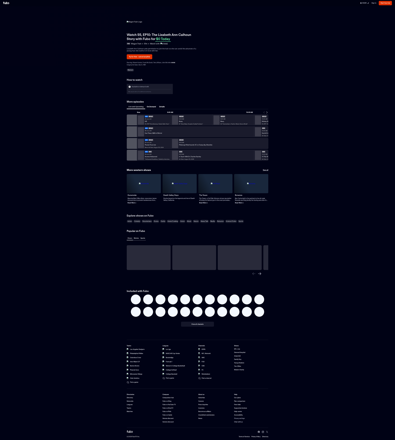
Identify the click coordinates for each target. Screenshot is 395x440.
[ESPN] (131, 132)
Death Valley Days (171, 195)
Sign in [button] (374, 3)
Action (130, 221)
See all (265, 170)
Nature (196, 221)
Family (163, 221)
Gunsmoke (132, 195)
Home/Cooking (173, 221)
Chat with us (238, 422)
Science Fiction (231, 221)
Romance (220, 221)
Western (130, 70)
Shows (130, 238)
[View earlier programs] (264, 112)
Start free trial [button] (385, 3)
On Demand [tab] (151, 107)
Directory (265, 436)
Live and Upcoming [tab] (135, 107)
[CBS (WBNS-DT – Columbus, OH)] (131, 155)
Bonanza (238, 195)
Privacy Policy (255, 436)
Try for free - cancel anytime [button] (139, 57)
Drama (156, 221)
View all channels (197, 324)
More (173, 62)
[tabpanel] (197, 136)
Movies (136, 238)
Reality (212, 221)
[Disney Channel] (131, 120)
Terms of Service (244, 436)
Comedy (137, 221)
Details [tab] (162, 107)
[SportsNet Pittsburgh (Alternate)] (131, 143)
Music (189, 221)
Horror (182, 221)
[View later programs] (267, 112)
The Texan (203, 195)
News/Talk (204, 221)
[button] (144, 203)
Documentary (147, 221)
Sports (241, 221)
